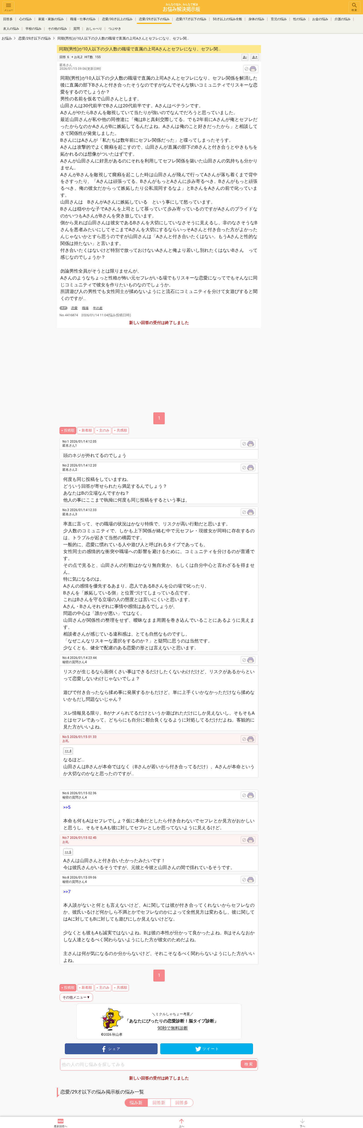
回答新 (159, 1102)
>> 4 (68, 751)
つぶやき (114, 29)
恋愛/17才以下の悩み (191, 19)
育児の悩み (279, 19)
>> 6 (68, 852)
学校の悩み (33, 29)
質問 (76, 29)
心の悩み (25, 19)
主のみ (104, 430)
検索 (354, 10)
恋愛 (74, 308)
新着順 (87, 430)
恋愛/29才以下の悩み (154, 19)
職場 (85, 308)
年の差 (98, 308)
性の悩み (299, 19)
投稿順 (69, 430)
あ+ (255, 57)
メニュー (8, 10)
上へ (181, 1126)
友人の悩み (11, 29)
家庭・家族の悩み (51, 19)
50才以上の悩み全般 (227, 19)
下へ (302, 1126)
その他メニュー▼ (76, 997)
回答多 (8, 19)
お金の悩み (320, 19)
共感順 (122, 430)
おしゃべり (94, 29)
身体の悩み (256, 19)
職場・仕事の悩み (83, 19)
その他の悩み (57, 29)
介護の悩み (343, 19)
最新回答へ (60, 1126)
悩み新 (136, 1102)
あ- (245, 57)
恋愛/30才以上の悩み (117, 19)
